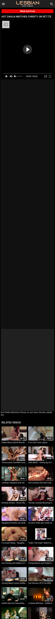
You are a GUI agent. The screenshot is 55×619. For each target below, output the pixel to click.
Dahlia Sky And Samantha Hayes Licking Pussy (14, 603)
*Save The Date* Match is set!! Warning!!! (40, 543)
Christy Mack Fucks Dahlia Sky (14, 583)
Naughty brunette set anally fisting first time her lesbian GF (14, 523)
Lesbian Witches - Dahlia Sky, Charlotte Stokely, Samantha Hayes (40, 603)
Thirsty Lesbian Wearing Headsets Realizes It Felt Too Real (40, 503)
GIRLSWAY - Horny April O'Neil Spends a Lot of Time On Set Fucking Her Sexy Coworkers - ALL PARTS (40, 462)
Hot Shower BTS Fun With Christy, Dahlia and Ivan (40, 583)
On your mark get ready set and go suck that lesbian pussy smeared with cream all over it (40, 523)
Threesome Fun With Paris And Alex (14, 462)
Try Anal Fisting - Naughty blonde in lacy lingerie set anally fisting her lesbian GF (14, 543)
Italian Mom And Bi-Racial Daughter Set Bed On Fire (14, 442)
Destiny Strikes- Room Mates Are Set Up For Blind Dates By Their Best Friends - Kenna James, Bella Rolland (14, 503)
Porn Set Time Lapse (37, 442)
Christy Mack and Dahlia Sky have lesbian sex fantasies (40, 563)
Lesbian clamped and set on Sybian (14, 483)
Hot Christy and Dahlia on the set (14, 563)
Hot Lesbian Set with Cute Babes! (40, 483)
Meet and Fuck (27, 11)
